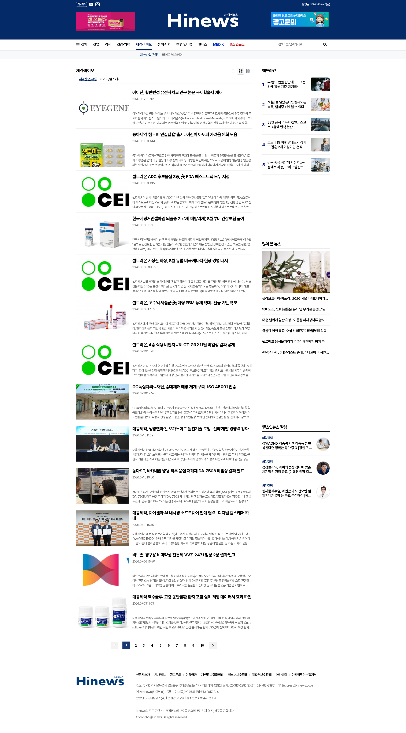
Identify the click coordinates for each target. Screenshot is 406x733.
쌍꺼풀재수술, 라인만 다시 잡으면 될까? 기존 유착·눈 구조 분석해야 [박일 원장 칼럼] (286, 493)
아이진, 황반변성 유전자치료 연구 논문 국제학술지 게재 (177, 92)
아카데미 (281, 675)
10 (202, 645)
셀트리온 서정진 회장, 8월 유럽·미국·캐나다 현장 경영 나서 (180, 260)
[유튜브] (91, 4)
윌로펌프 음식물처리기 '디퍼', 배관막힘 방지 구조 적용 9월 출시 (296, 341)
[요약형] (240, 71)
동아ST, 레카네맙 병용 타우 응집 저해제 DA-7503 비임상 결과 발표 (188, 470)
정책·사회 (164, 44)
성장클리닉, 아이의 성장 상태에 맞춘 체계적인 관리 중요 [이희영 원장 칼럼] (286, 469)
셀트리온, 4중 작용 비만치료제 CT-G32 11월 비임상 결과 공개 (183, 344)
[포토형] (248, 71)
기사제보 (160, 675)
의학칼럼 (267, 438)
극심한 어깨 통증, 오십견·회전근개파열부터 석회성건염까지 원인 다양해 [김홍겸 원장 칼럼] (296, 331)
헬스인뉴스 (236, 44)
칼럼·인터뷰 (184, 44)
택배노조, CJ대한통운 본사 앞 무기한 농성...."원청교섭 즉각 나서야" (296, 309)
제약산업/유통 (149, 55)
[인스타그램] (97, 4)
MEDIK (218, 44)
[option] (105, 21)
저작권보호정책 (261, 675)
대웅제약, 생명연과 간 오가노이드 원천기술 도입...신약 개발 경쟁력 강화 (190, 428)
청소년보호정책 (237, 675)
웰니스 (202, 44)
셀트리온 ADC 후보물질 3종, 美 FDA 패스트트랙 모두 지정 (180, 176)
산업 (96, 44)
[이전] (114, 645)
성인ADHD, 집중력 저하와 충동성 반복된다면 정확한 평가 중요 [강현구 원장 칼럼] (287, 445)
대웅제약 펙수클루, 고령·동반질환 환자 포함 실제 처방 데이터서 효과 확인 (191, 596)
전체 (84, 44)
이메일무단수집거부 (304, 675)
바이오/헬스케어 (172, 55)
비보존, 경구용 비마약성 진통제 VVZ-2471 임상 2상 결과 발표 (184, 554)
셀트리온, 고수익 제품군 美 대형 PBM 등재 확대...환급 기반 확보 (184, 302)
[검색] (325, 44)
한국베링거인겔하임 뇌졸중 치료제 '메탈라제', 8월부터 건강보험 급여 (188, 218)
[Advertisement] (296, 207)
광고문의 (175, 675)
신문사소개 (143, 675)
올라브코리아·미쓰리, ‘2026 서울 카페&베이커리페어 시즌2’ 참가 (296, 298)
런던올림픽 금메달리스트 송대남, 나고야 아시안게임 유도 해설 (296, 352)
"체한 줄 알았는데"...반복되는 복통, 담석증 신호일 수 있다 (286, 104)
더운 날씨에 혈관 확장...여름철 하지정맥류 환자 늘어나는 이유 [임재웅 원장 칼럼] (296, 320)
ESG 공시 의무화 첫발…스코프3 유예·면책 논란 (286, 124)
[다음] (213, 645)
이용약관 (191, 675)
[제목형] (232, 71)
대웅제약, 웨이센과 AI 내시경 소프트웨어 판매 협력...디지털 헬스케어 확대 (190, 515)
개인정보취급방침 (212, 675)
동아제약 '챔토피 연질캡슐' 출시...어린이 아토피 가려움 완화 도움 (184, 134)
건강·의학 (123, 44)
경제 (108, 44)
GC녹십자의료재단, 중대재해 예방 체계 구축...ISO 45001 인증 (184, 386)
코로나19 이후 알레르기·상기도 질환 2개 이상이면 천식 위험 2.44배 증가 (286, 144)
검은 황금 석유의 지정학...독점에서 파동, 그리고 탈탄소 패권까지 (287, 164)
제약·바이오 (144, 44)
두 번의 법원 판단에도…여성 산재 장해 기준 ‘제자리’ (286, 84)
